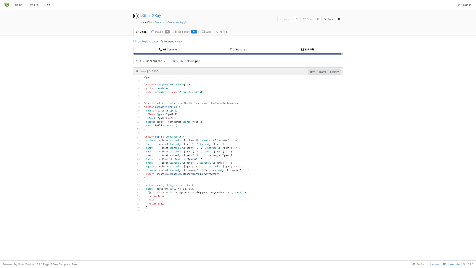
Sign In (467, 4)
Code (143, 31)
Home (18, 4)
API (445, 264)
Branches (240, 49)
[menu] (418, 264)
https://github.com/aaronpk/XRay (157, 41)
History (334, 71)
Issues (161, 31)
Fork (330, 19)
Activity (224, 31)
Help (47, 4)
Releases (186, 31)
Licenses (434, 264)
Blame (323, 71)
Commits (170, 49)
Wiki (208, 31)
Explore (33, 4)
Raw (312, 71)
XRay (156, 15)
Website (455, 264)
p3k (143, 15)
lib (181, 61)
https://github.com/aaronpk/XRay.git (168, 22)
